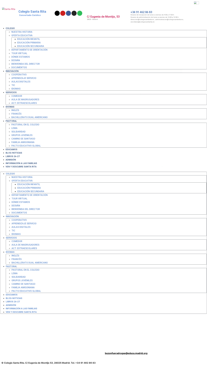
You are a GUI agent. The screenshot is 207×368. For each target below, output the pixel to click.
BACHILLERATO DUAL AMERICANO (29, 117)
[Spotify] (79, 13)
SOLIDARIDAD (18, 131)
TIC (13, 85)
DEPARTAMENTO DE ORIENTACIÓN (29, 49)
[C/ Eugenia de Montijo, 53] (91, 8)
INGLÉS (15, 110)
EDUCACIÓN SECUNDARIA (30, 46)
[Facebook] (68, 13)
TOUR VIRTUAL (19, 53)
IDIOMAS (15, 88)
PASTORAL (11, 121)
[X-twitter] (57, 13)
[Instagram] (74, 13)
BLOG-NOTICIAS (14, 153)
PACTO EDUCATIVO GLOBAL (26, 145)
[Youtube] (62, 13)
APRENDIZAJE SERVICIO (23, 78)
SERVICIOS (11, 92)
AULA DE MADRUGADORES (25, 99)
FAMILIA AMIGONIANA (22, 142)
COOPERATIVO (19, 74)
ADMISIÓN (11, 159)
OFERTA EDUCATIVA (22, 35)
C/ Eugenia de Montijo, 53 (103, 16)
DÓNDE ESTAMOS (20, 57)
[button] (103, 170)
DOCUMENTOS (19, 67)
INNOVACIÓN (12, 71)
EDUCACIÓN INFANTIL (28, 39)
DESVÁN (15, 60)
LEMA (14, 128)
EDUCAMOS (11, 149)
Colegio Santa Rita (32, 12)
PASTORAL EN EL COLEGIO (25, 124)
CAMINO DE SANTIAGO (23, 138)
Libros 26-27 (13, 156)
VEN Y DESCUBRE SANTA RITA (21, 166)
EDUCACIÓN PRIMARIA (29, 42)
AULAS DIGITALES (20, 81)
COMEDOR (16, 96)
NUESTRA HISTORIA (21, 32)
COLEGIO (10, 28)
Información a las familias (21, 163)
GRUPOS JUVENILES (21, 135)
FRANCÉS (16, 113)
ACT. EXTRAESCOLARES (24, 103)
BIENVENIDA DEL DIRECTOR (25, 64)
